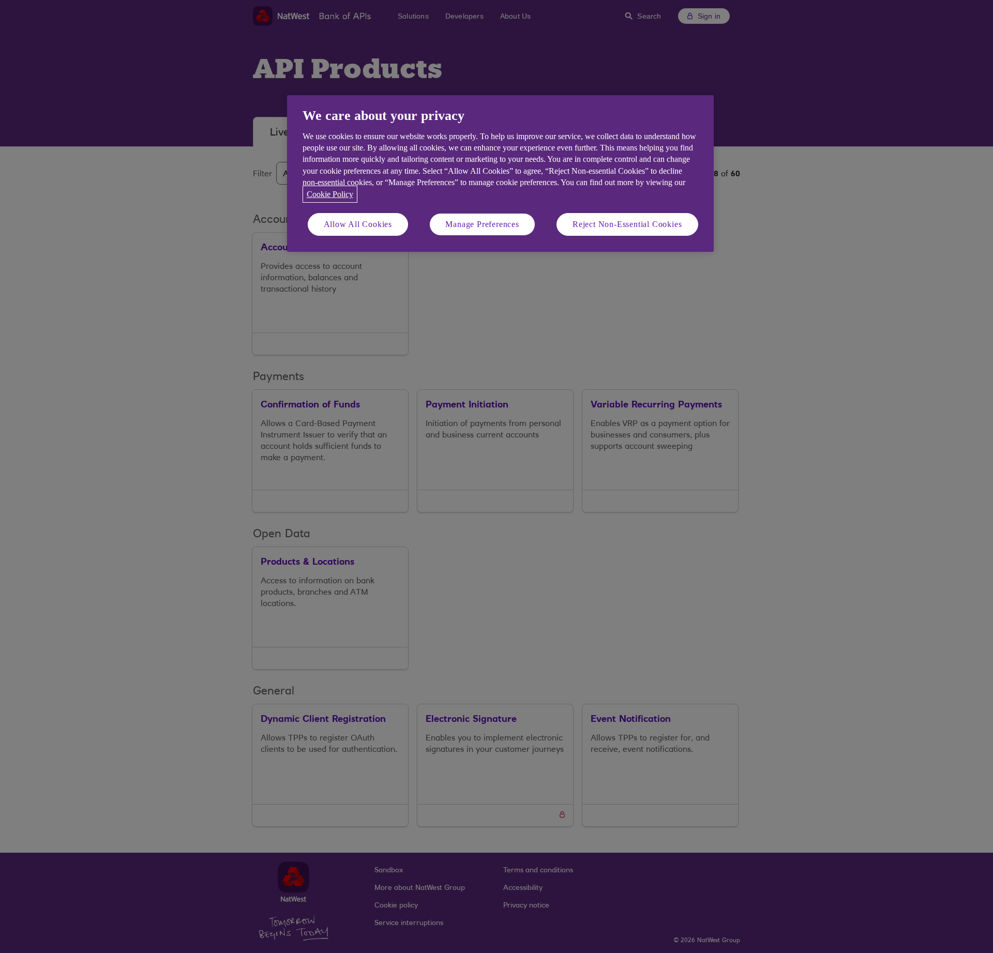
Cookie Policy (330, 194)
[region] (500, 173)
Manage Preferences (482, 224)
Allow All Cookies (358, 224)
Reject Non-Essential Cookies (627, 224)
